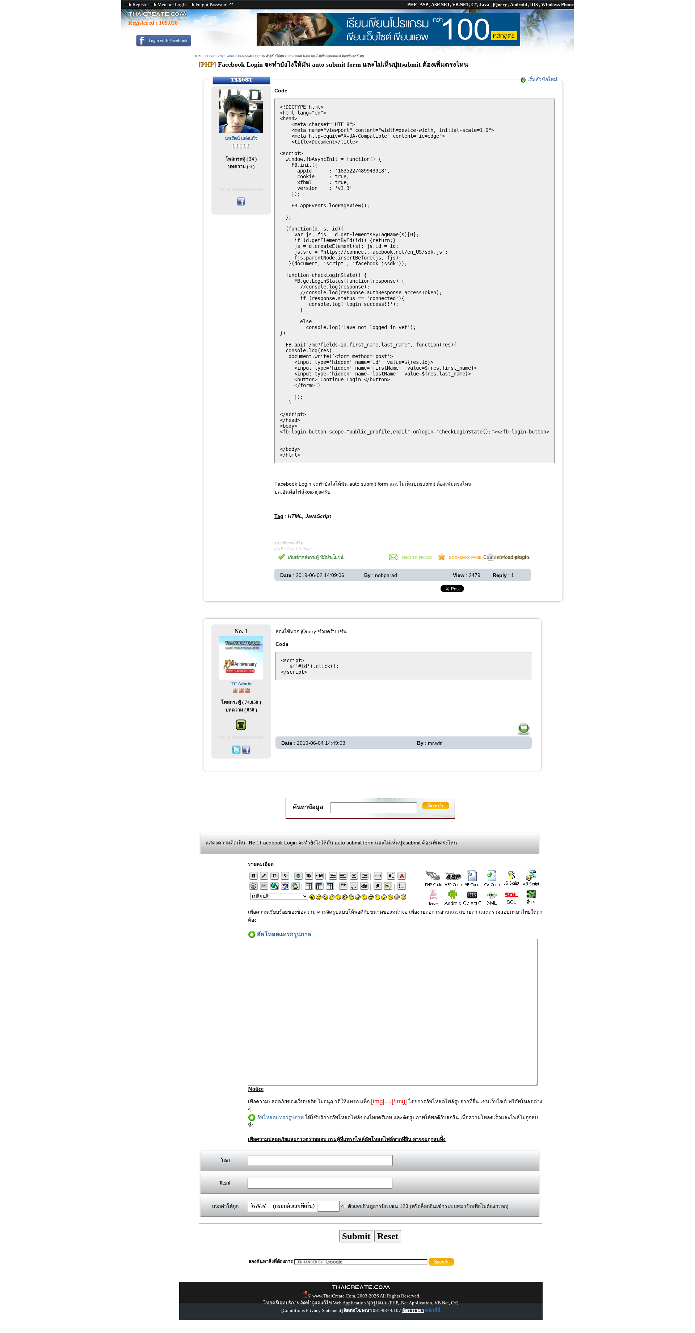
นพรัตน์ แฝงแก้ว (241, 138)
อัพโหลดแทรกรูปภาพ (280, 1117)
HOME (199, 56)
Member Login (172, 4)
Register (140, 4)
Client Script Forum (221, 56)
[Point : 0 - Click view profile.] (241, 146)
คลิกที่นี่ (433, 1310)
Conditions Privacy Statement (312, 1310)
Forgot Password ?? (214, 4)
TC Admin (241, 683)
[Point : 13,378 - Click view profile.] (241, 690)
